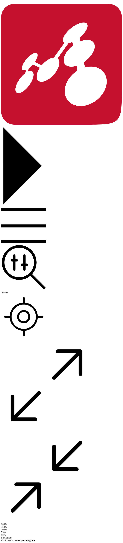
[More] (23, 225)
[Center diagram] (23, 317)
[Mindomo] (61, 124)
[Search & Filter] (23, 267)
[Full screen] (46, 431)
